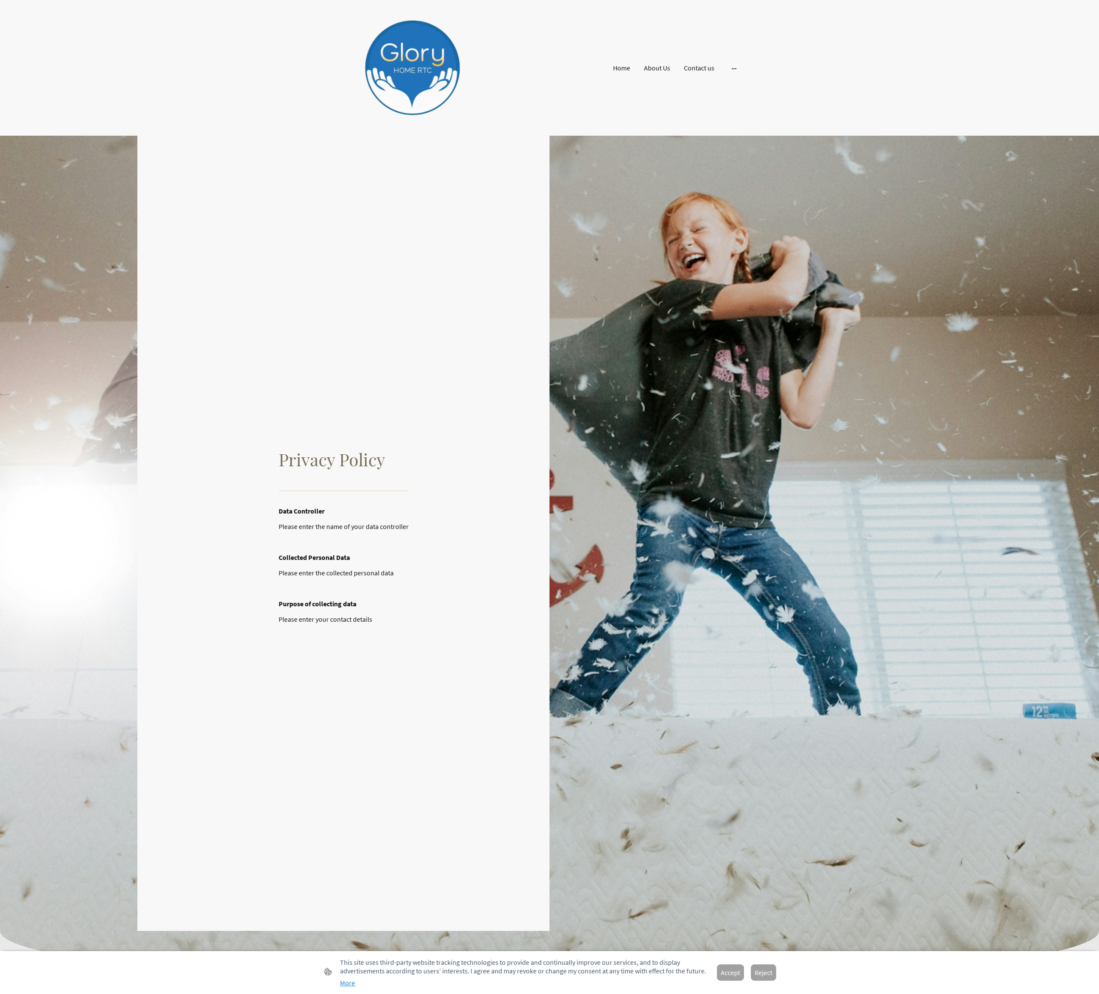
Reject (763, 972)
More (347, 983)
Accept (730, 972)
